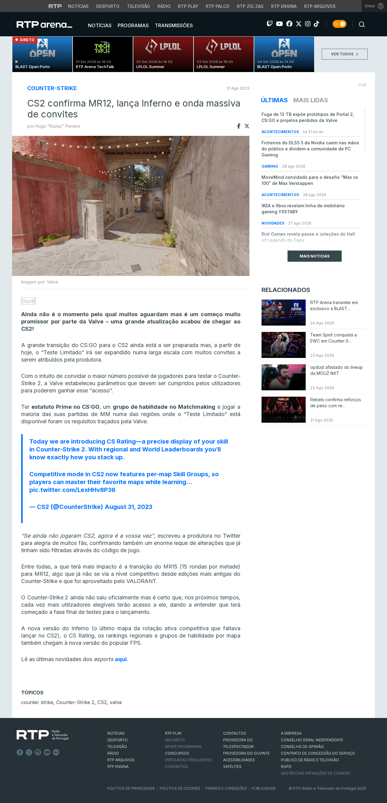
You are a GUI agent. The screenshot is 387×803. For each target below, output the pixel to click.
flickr (56, 752)
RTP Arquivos (320, 6)
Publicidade (264, 788)
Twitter (29, 752)
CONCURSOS (177, 753)
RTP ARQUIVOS (121, 760)
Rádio (164, 6)
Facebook (20, 752)
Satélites (232, 766)
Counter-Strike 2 (75, 702)
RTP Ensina (284, 6)
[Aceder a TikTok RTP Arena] (316, 23)
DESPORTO (117, 740)
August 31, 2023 (128, 506)
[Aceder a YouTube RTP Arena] (279, 23)
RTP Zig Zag (250, 6)
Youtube (47, 752)
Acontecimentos (281, 131)
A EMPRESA (291, 733)
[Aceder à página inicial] (50, 24)
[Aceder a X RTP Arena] (299, 23)
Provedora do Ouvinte (246, 753)
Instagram (38, 752)
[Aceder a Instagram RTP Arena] (307, 23)
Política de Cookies (180, 788)
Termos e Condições (226, 788)
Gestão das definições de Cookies (315, 773)
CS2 (102, 702)
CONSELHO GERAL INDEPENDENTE (312, 740)
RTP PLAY (173, 733)
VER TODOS (342, 54)
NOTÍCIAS (116, 733)
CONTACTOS (234, 733)
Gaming (270, 166)
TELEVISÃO (117, 746)
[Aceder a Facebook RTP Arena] (289, 23)
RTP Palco (217, 6)
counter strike (37, 702)
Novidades (273, 223)
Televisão (138, 6)
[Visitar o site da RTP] (55, 6)
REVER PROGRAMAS (183, 746)
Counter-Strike (52, 88)
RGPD (286, 766)
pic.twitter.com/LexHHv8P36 (72, 489)
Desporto (107, 6)
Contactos (176, 766)
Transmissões (173, 25)
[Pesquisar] (360, 23)
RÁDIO (113, 753)
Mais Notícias (315, 256)
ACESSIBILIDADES (239, 760)
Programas (132, 25)
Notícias (78, 6)
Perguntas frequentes (188, 760)
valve (116, 702)
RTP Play (188, 6)
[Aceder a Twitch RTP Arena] (270, 23)
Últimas (274, 100)
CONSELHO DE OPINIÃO (302, 746)
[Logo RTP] (43, 735)
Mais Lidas (310, 100)
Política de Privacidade (131, 788)
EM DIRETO (175, 740)
